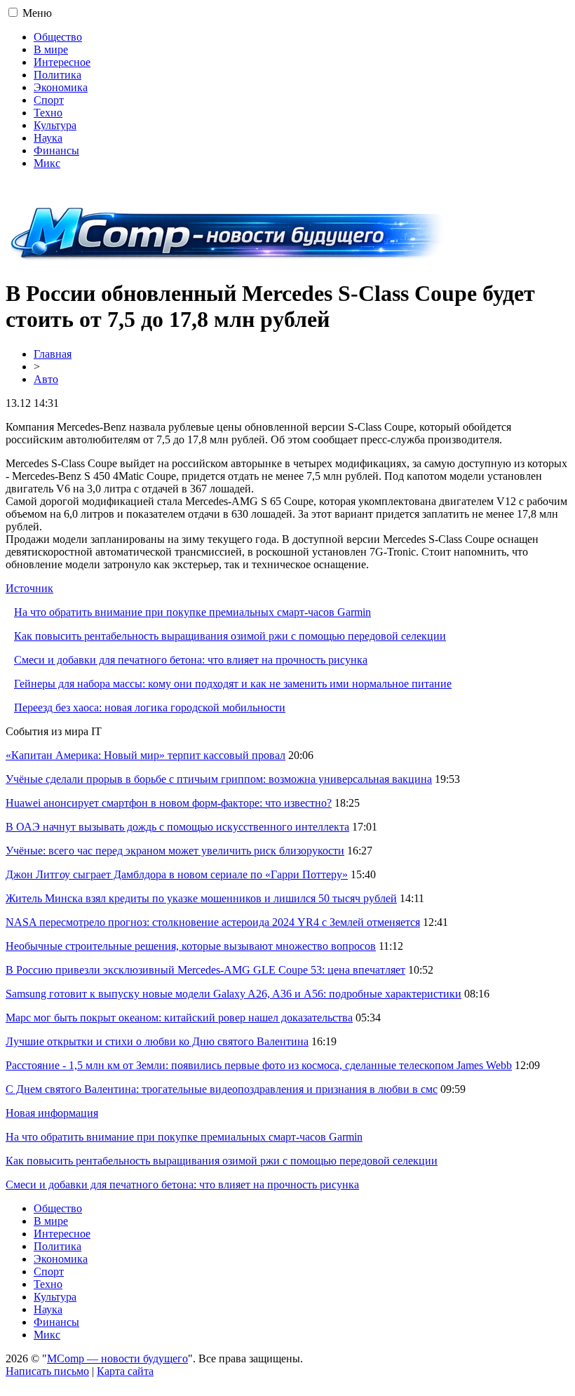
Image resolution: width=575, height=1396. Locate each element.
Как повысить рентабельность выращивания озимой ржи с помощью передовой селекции (230, 636)
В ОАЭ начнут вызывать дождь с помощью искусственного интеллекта (177, 827)
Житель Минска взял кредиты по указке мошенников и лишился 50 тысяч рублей (201, 898)
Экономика (61, 87)
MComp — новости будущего (117, 1358)
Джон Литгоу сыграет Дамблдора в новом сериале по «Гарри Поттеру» (177, 874)
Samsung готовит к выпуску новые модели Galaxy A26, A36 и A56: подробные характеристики (233, 994)
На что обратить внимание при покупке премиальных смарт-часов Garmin (192, 612)
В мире (51, 49)
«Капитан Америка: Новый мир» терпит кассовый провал (145, 755)
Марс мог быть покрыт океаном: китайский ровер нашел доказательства (179, 1017)
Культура (55, 125)
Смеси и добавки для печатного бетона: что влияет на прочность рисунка (190, 660)
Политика (57, 75)
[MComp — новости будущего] (227, 259)
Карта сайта (125, 1371)
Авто (46, 379)
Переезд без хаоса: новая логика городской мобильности (149, 707)
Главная (53, 354)
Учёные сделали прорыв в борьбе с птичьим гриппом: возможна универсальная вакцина (219, 779)
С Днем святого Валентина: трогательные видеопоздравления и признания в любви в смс (222, 1089)
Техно (48, 113)
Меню (37, 13)
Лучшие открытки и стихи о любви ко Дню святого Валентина (157, 1041)
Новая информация (52, 1113)
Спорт (49, 100)
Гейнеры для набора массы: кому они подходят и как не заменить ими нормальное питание (233, 684)
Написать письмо (47, 1371)
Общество (58, 37)
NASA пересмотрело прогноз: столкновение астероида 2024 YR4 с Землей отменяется (213, 922)
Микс (47, 163)
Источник (29, 588)
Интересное (62, 62)
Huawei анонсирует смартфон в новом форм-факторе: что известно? (169, 803)
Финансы (56, 150)
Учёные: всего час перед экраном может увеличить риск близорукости (175, 851)
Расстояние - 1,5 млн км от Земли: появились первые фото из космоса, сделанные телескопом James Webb (259, 1065)
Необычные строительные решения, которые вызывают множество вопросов (191, 946)
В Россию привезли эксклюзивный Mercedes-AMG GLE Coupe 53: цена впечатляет (205, 970)
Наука (48, 138)
